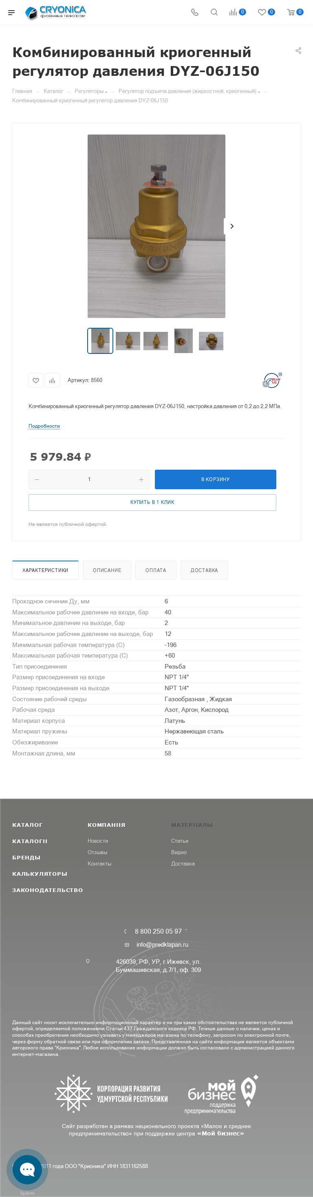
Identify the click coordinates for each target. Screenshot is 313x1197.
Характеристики (45, 570)
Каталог (27, 825)
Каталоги (29, 841)
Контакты (99, 864)
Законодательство (47, 890)
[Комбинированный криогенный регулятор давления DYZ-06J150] (156, 226)
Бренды (26, 857)
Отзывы (97, 852)
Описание (107, 570)
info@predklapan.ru (162, 944)
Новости (98, 841)
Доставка (204, 570)
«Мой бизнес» (221, 1133)
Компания (106, 825)
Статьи (179, 841)
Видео (179, 852)
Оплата (155, 570)
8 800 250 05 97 (158, 931)
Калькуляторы (40, 873)
